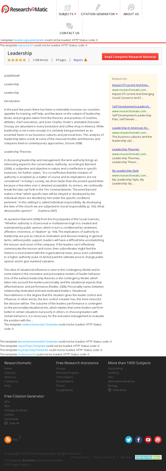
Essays (60, 368)
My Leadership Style (125, 171)
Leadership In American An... (130, 128)
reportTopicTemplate (31, 346)
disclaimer (29, 460)
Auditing (113, 373)
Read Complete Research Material (130, 57)
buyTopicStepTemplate (33, 350)
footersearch (26, 354)
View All (14, 423)
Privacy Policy (80, 457)
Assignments (64, 390)
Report (78, 60)
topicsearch (25, 45)
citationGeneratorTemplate (40, 324)
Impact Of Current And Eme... (130, 85)
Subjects (10, 373)
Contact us (11, 381)
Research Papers (67, 373)
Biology (113, 386)
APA (7, 402)
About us (10, 377)
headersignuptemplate (29, 40)
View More (120, 390)
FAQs (7, 386)
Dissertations (65, 381)
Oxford (9, 415)
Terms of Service (105, 457)
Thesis (60, 386)
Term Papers (64, 377)
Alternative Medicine (121, 381)
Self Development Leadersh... (131, 106)
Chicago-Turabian (15, 410)
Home (8, 368)
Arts (110, 377)
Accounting (115, 368)
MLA (7, 406)
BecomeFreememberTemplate (38, 341)
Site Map (126, 457)
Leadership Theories (125, 149)
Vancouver (11, 419)
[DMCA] (148, 457)
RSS (15, 440)
